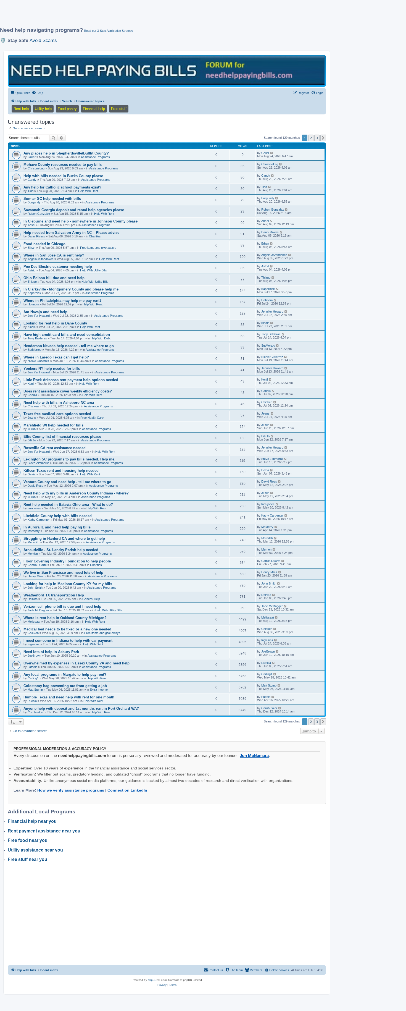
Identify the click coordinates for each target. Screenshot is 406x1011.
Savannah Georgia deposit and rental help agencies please (73, 210)
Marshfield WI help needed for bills (53, 425)
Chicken (33, 406)
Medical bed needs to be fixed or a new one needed (67, 629)
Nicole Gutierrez (38, 361)
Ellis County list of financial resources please (62, 436)
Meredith (33, 542)
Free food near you (28, 840)
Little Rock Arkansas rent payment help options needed (70, 380)
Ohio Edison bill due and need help (54, 278)
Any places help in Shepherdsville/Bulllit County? (66, 153)
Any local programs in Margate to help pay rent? (64, 674)
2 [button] (311, 137)
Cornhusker (36, 712)
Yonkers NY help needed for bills (51, 368)
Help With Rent (104, 213)
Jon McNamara (254, 755)
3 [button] (317, 137)
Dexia (31, 474)
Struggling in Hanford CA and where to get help (64, 538)
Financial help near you (32, 821)
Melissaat (34, 621)
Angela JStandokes (41, 259)
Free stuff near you (27, 859)
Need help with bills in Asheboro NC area (58, 402)
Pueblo (32, 701)
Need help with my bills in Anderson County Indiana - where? (76, 493)
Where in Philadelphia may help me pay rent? (62, 300)
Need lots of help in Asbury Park (51, 652)
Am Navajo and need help (45, 312)
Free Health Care (92, 417)
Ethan (31, 247)
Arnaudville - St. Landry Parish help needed (60, 550)
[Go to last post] (272, 152)
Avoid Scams (43, 40)
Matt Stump (35, 689)
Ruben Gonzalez (39, 213)
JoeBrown (34, 655)
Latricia (32, 667)
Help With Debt (88, 191)
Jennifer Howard (39, 315)
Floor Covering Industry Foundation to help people (67, 561)
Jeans (32, 417)
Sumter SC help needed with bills (52, 199)
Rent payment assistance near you (44, 831)
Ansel (31, 225)
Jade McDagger (38, 610)
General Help (91, 599)
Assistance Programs (95, 157)
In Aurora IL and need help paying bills (57, 527)
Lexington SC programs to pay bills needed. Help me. (69, 459)
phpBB (152, 979)
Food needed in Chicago (44, 244)
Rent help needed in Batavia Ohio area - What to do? (68, 504)
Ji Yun (32, 429)
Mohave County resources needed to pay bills (62, 165)
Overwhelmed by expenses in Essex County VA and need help (76, 663)
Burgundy (34, 202)
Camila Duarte (37, 565)
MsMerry (34, 531)
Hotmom (33, 304)
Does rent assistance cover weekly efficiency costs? (67, 391)
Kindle (32, 327)
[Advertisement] (134, 15)
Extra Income (99, 689)
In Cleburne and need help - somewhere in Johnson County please (80, 221)
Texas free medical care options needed (57, 414)
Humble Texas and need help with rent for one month (68, 697)
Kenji (31, 383)
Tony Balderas (37, 338)
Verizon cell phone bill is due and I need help (62, 606)
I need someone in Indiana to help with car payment (67, 640)
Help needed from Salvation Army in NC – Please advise (71, 233)
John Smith (35, 587)
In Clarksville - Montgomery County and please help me (70, 289)
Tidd (30, 191)
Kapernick (34, 293)
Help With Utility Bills (93, 270)
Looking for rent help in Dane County (55, 323)
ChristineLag (36, 168)
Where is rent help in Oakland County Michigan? (65, 618)
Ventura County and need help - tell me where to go (67, 482)
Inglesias (33, 644)
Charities (95, 236)
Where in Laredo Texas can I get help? (56, 357)
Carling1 (33, 678)
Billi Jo (32, 440)
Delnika (33, 599)
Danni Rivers (36, 236)
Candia (32, 395)
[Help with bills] (167, 70)
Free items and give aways (98, 247)
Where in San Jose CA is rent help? (53, 255)
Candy (32, 179)
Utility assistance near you (35, 850)
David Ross (35, 485)
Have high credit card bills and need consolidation (66, 334)
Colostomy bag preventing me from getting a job (65, 686)
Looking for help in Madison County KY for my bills (67, 584)
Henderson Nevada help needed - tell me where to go (68, 346)
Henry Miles (36, 576)
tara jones (34, 508)
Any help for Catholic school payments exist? (62, 187)
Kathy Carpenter (39, 519)
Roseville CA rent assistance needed (54, 448)
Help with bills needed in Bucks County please (63, 176)
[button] (323, 138)
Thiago (32, 281)
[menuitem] (37, 93)
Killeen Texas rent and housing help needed (61, 470)
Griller (32, 157)
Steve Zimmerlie (38, 463)
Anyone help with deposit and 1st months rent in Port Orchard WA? (81, 708)
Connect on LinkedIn (127, 790)
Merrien (33, 553)
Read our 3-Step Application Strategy (108, 30)
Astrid (31, 270)
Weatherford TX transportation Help (53, 595)
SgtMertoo (34, 349)
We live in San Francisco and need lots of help (63, 572)
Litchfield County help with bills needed (57, 516)
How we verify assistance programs (70, 790)
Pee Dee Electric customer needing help (57, 266)
